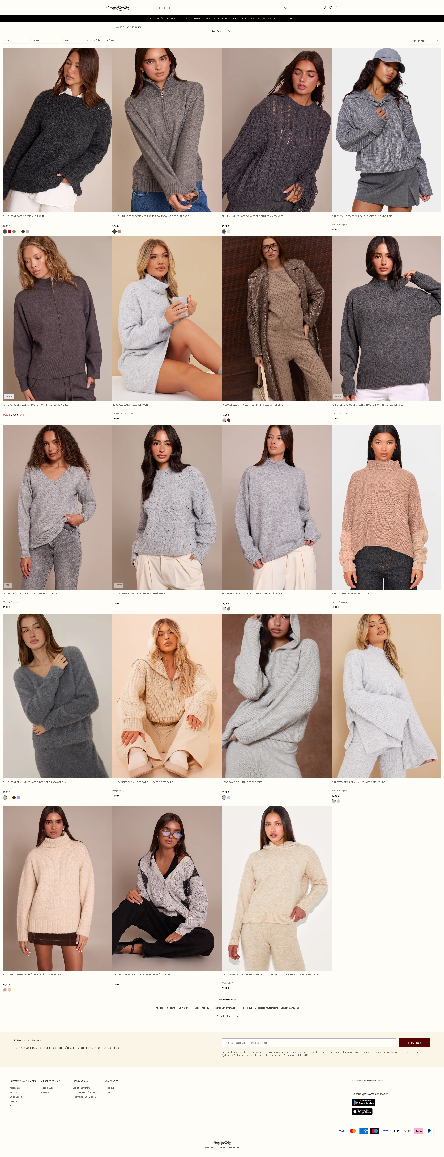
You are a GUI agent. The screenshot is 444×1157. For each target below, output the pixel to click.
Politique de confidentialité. (296, 1055)
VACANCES (279, 18)
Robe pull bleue (245, 1008)
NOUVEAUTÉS (156, 18)
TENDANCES (209, 18)
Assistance (15, 1088)
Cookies (108, 1092)
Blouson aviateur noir (290, 1008)
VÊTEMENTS (172, 18)
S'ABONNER (414, 1042)
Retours (13, 1092)
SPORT (291, 18)
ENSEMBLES (224, 18)
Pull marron (183, 1008)
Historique (109, 1088)
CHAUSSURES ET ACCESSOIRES (256, 18)
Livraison (14, 1101)
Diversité (45, 1092)
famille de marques (344, 1052)
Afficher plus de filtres (104, 40)
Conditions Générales (82, 1088)
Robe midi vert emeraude (223, 1008)
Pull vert (195, 1008)
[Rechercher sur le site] (285, 7)
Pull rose (159, 1008)
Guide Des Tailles (17, 1097)
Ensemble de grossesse (227, 1016)
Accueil (118, 27)
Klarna (13, 1106)
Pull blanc (170, 1008)
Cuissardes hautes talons (266, 1008)
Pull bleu (205, 1008)
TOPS (235, 18)
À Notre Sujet (47, 1088)
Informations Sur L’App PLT (85, 1097)
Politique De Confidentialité (85, 1092)
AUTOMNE (195, 18)
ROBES (184, 18)
